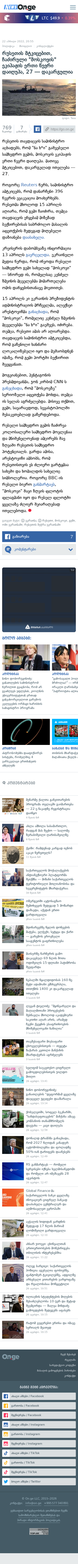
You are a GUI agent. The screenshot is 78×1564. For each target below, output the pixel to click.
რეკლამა (70, 1359)
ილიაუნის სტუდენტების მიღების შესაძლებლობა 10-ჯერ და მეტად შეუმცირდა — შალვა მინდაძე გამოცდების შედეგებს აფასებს (39, 1305)
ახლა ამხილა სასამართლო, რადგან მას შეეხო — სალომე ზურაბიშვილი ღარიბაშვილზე (39, 833)
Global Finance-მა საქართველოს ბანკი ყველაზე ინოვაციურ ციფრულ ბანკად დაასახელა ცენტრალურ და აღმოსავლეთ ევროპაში (39, 1201)
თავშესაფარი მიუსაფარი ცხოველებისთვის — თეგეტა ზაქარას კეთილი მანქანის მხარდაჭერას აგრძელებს (39, 1050)
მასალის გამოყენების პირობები (56, 1370)
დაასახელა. (34, 237)
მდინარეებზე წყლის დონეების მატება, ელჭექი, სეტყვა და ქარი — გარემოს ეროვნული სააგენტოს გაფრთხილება (39, 936)
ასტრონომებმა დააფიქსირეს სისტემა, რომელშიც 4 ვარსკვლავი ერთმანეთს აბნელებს (25, 743)
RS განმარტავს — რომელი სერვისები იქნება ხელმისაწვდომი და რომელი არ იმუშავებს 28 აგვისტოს (39, 1173)
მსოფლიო (25, 46)
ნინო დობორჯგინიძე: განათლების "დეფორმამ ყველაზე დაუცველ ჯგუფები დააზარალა (39, 1097)
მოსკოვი (61, 520)
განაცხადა (38, 311)
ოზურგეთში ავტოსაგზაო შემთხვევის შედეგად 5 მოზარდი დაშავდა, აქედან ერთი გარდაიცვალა (39, 910)
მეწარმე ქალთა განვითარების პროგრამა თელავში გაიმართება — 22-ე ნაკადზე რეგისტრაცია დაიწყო (39, 808)
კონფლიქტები (45, 46)
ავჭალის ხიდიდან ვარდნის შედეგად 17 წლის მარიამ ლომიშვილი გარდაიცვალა (39, 1228)
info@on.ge (33, 1503)
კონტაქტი (70, 1375)
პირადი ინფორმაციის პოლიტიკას (38, 1520)
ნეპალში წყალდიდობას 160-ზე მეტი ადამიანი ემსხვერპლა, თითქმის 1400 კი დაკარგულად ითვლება (39, 989)
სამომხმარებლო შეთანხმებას (36, 1515)
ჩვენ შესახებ (68, 1354)
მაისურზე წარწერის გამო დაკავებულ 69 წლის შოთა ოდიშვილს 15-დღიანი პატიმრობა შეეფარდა (39, 962)
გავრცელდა (37, 254)
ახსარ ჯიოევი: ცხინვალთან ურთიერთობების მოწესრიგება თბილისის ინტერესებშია (39, 1251)
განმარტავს (44, 484)
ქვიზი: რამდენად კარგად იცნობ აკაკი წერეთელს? (39, 855)
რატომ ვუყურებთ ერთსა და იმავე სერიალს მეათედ (39, 1330)
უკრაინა (30, 520)
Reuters (29, 184)
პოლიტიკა (8, 46)
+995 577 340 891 (56, 1503)
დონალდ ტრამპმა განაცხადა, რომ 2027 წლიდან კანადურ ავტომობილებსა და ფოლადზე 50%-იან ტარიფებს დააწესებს (39, 1147)
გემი (72, 520)
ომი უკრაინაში (12, 525)
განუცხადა (12, 388)
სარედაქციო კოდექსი (62, 1365)
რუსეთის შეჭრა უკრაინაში (42, 525)
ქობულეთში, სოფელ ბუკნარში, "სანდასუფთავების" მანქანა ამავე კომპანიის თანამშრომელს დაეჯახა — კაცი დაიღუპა (39, 1121)
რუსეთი (47, 520)
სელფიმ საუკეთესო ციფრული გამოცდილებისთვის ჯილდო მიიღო (39, 1074)
